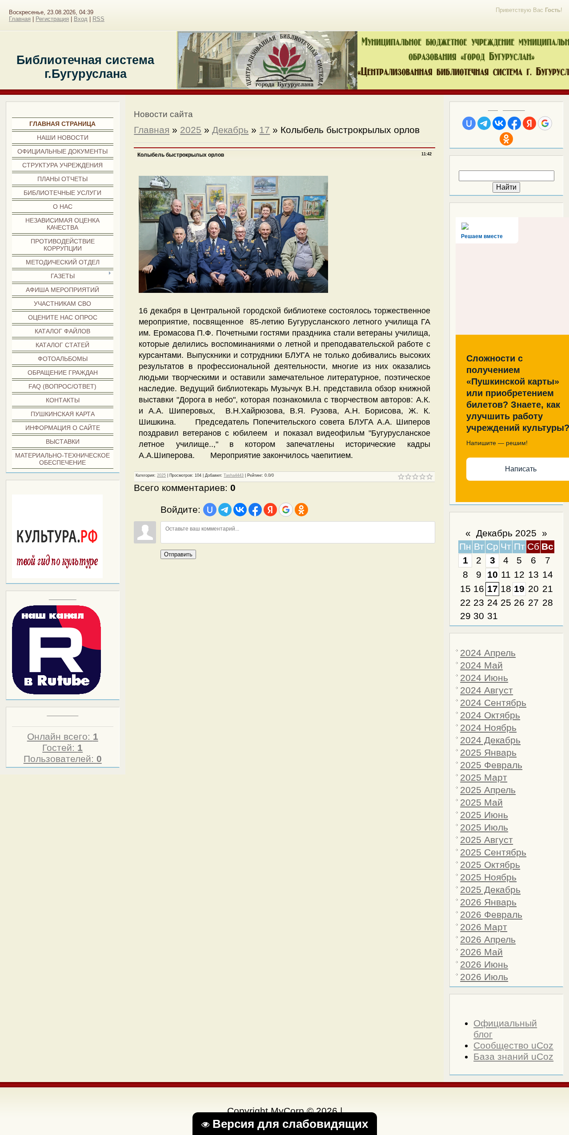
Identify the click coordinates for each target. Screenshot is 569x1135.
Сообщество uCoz (513, 1045)
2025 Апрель (488, 790)
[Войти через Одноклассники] (506, 139)
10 (492, 574)
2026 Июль (484, 977)
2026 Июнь (484, 964)
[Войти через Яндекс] (529, 123)
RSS (98, 19)
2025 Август (486, 840)
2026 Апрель (488, 939)
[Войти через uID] (469, 123)
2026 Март (483, 927)
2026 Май (481, 952)
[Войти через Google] (545, 123)
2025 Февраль (491, 765)
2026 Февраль (491, 914)
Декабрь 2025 (506, 533)
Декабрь (230, 130)
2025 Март (483, 777)
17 (492, 589)
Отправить (178, 554)
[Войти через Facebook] (514, 123)
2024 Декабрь (490, 740)
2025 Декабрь (490, 889)
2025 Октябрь (490, 864)
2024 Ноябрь (488, 727)
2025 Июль (484, 827)
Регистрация (52, 19)
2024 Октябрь (490, 715)
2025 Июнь (484, 815)
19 (519, 589)
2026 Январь (488, 902)
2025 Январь (488, 752)
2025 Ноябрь (488, 877)
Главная (20, 19)
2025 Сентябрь (493, 852)
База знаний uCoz (513, 1056)
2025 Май (481, 802)
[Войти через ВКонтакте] (499, 123)
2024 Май (481, 665)
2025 (190, 130)
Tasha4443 (234, 475)
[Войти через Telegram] (484, 123)
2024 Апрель (488, 653)
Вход (81, 19)
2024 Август (486, 690)
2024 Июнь (484, 678)
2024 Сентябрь (493, 702)
